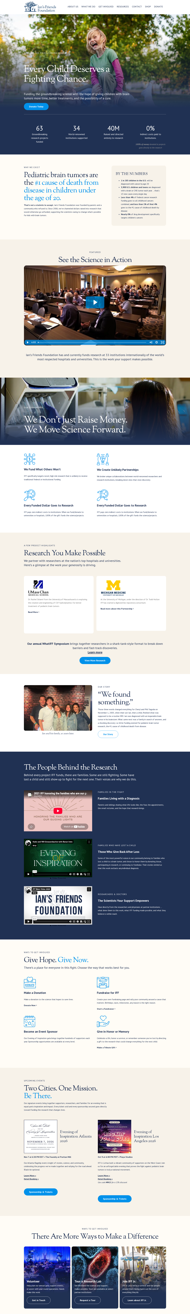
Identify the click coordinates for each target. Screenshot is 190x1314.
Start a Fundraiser (105, 1009)
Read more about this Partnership (116, 608)
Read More (33, 612)
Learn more (95, 652)
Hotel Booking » (31, 1179)
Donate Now (30, 1005)
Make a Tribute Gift (106, 1047)
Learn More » (30, 1175)
